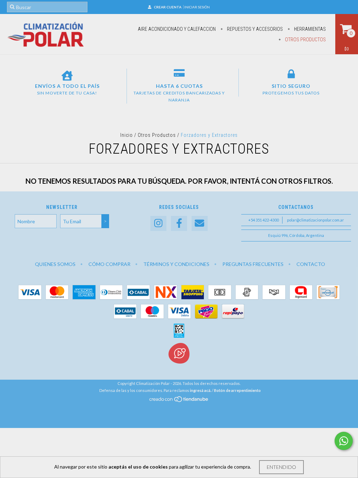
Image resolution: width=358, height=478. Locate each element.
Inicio (126, 135)
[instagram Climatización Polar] (158, 223)
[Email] (200, 223)
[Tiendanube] (179, 401)
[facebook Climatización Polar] (179, 223)
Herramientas (309, 29)
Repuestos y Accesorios (254, 29)
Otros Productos (305, 39)
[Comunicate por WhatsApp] (344, 441)
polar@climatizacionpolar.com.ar (315, 220)
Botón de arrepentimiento (237, 390)
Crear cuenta (167, 7)
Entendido (281, 467)
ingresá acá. (200, 390)
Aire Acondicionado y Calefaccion (177, 29)
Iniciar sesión (197, 7)
